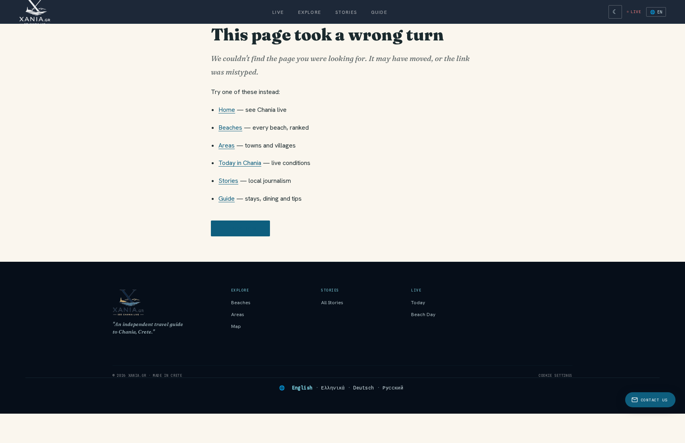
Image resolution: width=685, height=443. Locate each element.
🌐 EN (656, 12)
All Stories (332, 302)
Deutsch (363, 388)
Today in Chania (239, 163)
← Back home (240, 228)
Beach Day (423, 314)
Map (236, 326)
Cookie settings (555, 376)
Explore (309, 12)
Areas (226, 145)
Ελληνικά (333, 388)
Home (226, 109)
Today (418, 302)
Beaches (230, 127)
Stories (346, 12)
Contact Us (654, 400)
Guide (379, 12)
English (302, 388)
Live (278, 12)
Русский (393, 388)
